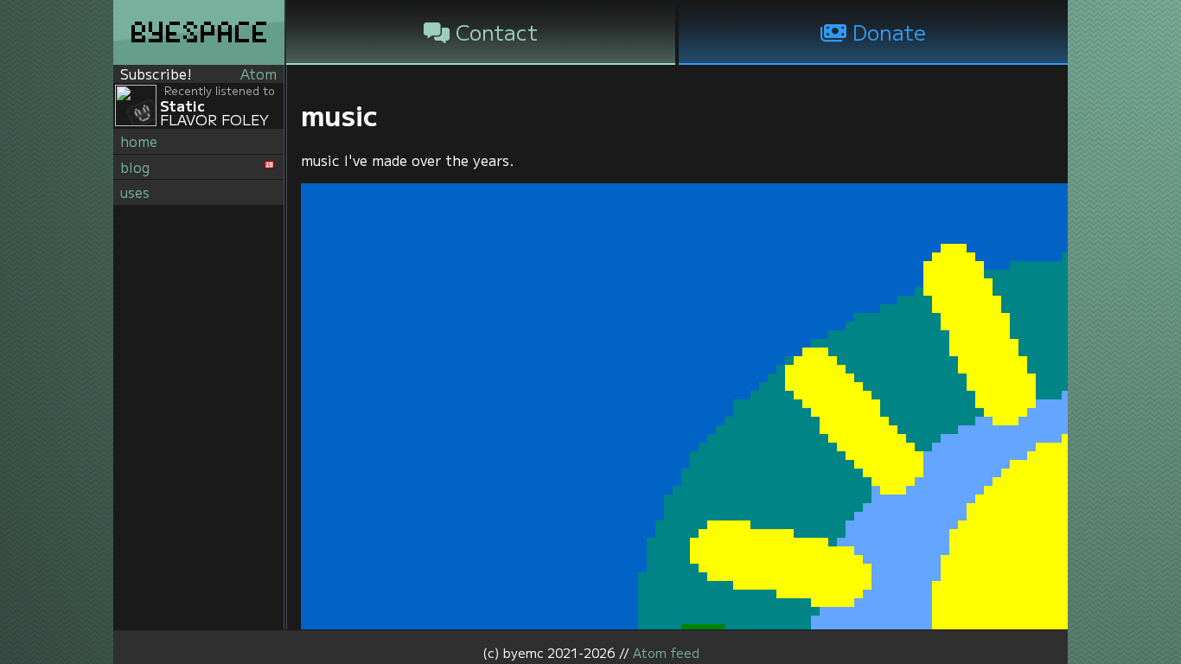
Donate (886, 31)
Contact (494, 31)
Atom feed (666, 652)
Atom (258, 73)
